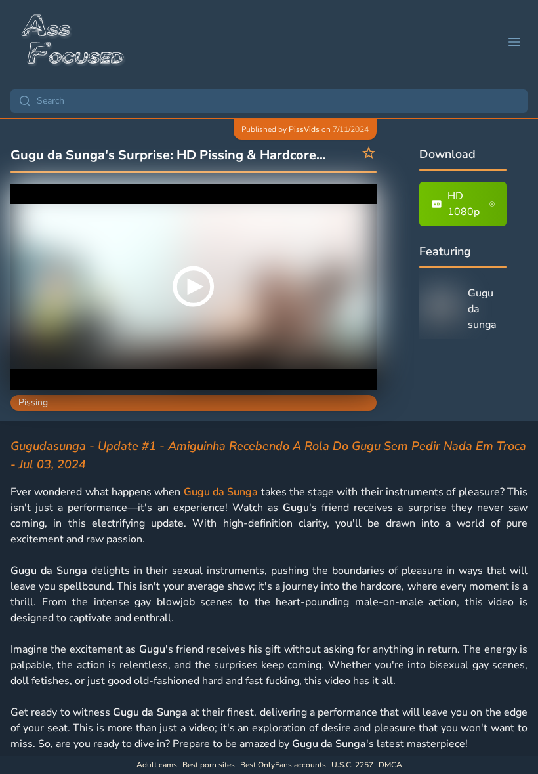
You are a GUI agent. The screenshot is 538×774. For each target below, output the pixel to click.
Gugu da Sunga (221, 492)
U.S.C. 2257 (352, 765)
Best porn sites (208, 765)
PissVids (304, 129)
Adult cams (156, 765)
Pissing (33, 402)
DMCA (390, 765)
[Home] (73, 42)
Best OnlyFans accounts (283, 765)
